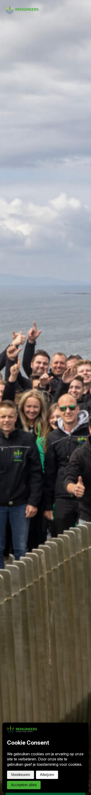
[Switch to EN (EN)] (86, 2)
